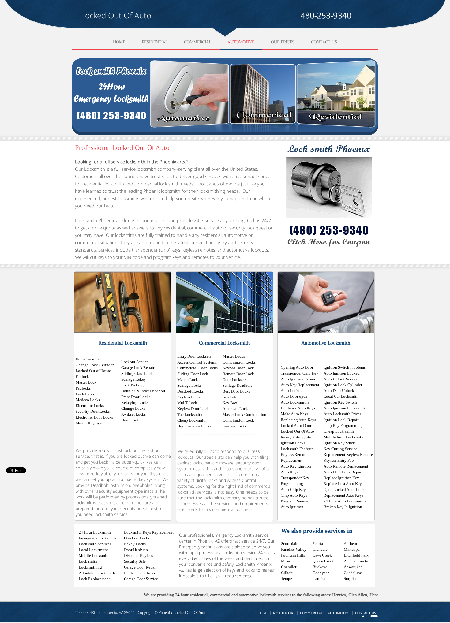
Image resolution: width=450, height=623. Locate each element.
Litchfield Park (356, 555)
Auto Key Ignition (296, 466)
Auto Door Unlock (339, 390)
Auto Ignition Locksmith (344, 408)
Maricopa (352, 549)
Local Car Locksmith (341, 396)
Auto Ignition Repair (298, 379)
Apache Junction (358, 561)
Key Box (230, 403)
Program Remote (294, 501)
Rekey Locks (135, 544)
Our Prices (282, 42)
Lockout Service (134, 362)
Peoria (318, 543)
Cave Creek (322, 555)
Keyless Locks (234, 426)
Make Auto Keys (294, 414)
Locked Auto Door (296, 425)
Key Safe (230, 397)
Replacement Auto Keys (343, 495)
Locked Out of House (93, 370)
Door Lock (130, 420)
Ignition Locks (293, 443)
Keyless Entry (188, 397)
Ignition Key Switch (340, 402)
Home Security (88, 359)
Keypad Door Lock (238, 368)
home (119, 42)
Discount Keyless (138, 555)
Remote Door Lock (238, 373)
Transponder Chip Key (299, 373)
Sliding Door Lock (192, 373)
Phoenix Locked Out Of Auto (183, 612)
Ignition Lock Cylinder (343, 384)
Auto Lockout (292, 390)
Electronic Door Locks (94, 417)
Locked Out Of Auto (297, 431)
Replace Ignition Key (341, 478)
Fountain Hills (293, 555)
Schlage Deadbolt (237, 385)
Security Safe (135, 561)
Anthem (350, 543)
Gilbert (287, 572)
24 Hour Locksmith (95, 532)
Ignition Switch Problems (345, 367)
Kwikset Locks (133, 414)
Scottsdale (289, 543)
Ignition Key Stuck (339, 443)
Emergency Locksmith (97, 538)
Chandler (288, 567)
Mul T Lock (187, 403)
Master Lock (86, 382)
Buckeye (320, 567)
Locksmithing (90, 567)
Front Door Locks (135, 396)
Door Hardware (136, 549)
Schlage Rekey (133, 379)
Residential (154, 42)
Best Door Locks (236, 391)
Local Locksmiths (93, 549)
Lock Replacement (94, 578)
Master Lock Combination (244, 414)
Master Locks (234, 356)
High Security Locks (194, 426)
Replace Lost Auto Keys (343, 483)
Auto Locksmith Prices (342, 414)
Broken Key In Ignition (343, 507)
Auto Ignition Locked (342, 373)
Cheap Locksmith (192, 420)
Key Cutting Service (340, 448)
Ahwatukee (353, 567)
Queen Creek (323, 561)
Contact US (324, 42)
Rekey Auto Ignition (298, 437)
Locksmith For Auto (297, 448)
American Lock (235, 408)
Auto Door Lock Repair (343, 472)
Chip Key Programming (343, 425)
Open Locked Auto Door (344, 489)
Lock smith (88, 561)
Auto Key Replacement (300, 384)
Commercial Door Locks (197, 368)
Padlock (82, 376)
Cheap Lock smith (339, 431)
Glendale (320, 549)
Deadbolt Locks (190, 391)
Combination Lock (238, 420)
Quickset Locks (137, 538)
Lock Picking (132, 385)
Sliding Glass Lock (137, 373)
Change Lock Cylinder (95, 365)
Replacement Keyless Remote (348, 454)
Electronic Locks (90, 405)
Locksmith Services (95, 544)
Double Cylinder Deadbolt (143, 391)
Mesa (285, 561)
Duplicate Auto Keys (298, 408)
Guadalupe (353, 572)
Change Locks (133, 408)
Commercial (197, 42)
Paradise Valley (293, 549)
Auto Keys (289, 472)
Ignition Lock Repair (341, 419)
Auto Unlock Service (341, 379)
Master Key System (91, 423)
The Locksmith (189, 414)
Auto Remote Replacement (346, 466)
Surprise (350, 578)
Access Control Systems (197, 362)
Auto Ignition (292, 507)
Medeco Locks (88, 399)
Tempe (286, 578)
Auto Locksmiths (295, 402)
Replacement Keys (139, 573)
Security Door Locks (93, 411)
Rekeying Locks (134, 402)
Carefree (319, 578)
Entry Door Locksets (194, 356)
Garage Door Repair (140, 567)
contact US (365, 613)
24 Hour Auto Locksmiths (345, 501)
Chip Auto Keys (294, 495)
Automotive (240, 42)
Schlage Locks (189, 385)
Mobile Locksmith (94, 555)
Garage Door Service (141, 578)
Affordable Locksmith (97, 573)
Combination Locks (239, 362)
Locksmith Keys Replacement (149, 532)
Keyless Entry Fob (339, 460)
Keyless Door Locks (193, 408)
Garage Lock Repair (137, 367)
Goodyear (321, 572)
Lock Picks (85, 394)
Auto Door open (294, 396)
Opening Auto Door (297, 367)
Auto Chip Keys (294, 489)
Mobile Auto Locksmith (343, 437)
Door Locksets (234, 379)
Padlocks (83, 388)
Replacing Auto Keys (298, 419)
